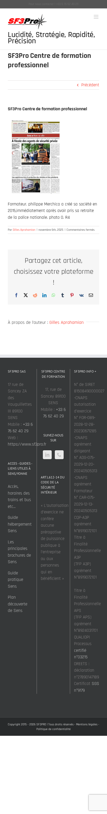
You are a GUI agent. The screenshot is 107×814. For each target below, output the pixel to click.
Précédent (90, 85)
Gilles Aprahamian (24, 230)
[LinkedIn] (47, 454)
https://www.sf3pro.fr (27, 444)
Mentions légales (86, 724)
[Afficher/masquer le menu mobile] (96, 17)
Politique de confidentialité (53, 729)
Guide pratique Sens (15, 579)
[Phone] (59, 454)
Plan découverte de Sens (17, 603)
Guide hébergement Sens (20, 524)
